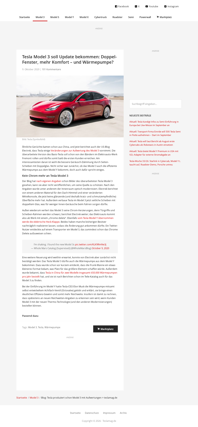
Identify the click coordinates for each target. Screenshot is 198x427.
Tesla (40, 327)
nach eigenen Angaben (48, 181)
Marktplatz (107, 329)
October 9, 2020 (100, 248)
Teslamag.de (33, 6)
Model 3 (32, 327)
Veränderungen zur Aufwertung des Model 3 (75, 150)
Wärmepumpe (52, 327)
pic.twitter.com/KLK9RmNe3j (90, 244)
